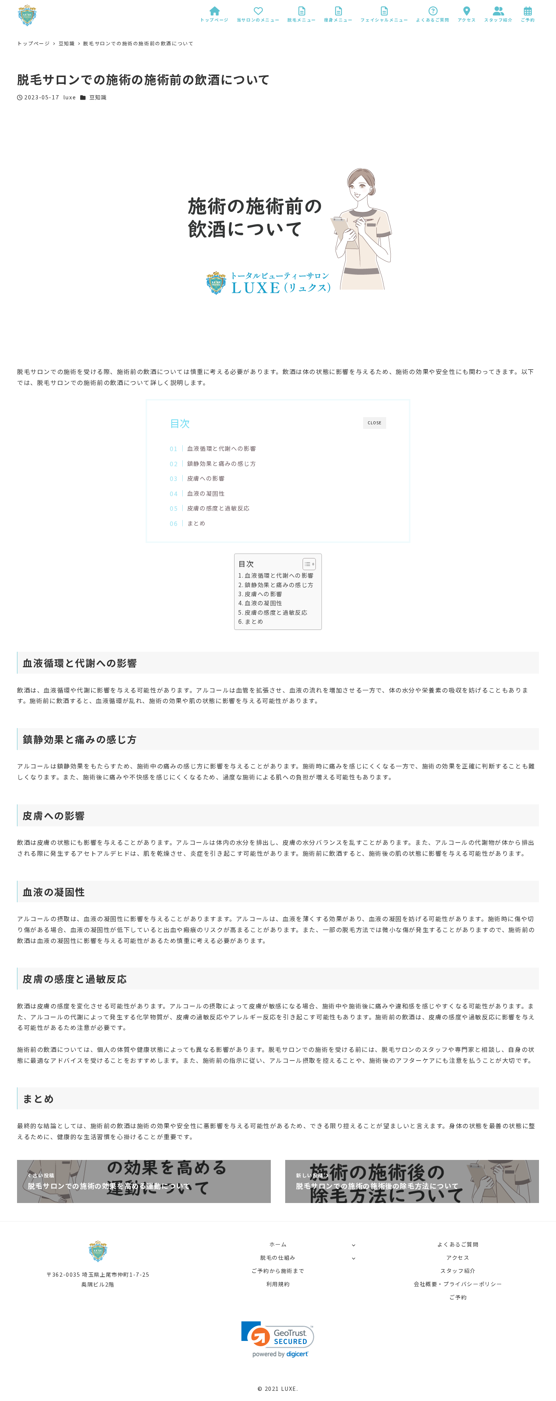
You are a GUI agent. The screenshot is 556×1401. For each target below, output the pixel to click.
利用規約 (278, 1284)
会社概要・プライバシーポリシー (458, 1284)
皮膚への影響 (206, 478)
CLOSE (375, 422)
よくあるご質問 (457, 1244)
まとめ (196, 523)
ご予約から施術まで (278, 1270)
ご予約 (458, 1297)
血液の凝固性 (206, 493)
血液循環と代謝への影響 (221, 448)
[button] (305, 564)
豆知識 (98, 97)
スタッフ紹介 (458, 1270)
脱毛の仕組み (278, 1257)
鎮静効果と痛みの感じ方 (221, 463)
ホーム (278, 1244)
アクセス (457, 1257)
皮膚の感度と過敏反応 (218, 508)
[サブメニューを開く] (353, 1244)
